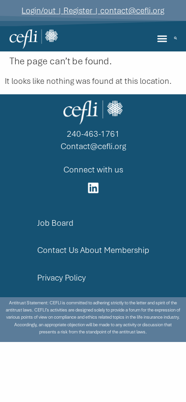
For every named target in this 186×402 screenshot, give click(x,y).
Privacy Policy (61, 278)
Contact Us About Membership (93, 250)
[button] (162, 39)
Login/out (38, 11)
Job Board (55, 223)
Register (78, 11)
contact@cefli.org (132, 11)
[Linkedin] (93, 188)
